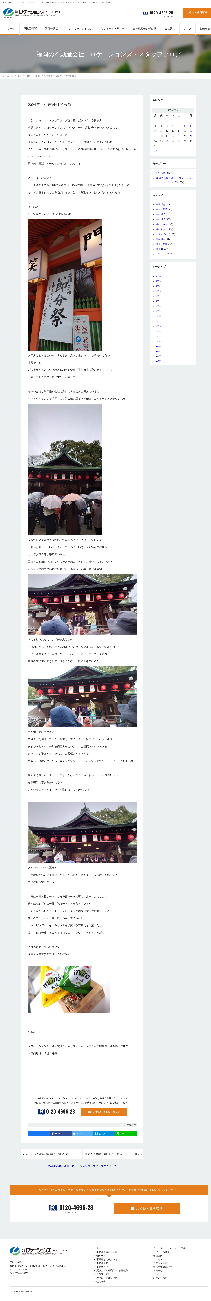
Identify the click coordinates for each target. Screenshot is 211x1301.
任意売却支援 (103, 1274)
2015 (158, 331)
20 (173, 136)
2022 (158, 296)
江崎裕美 (160, 239)
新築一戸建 (51, 28)
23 (191, 136)
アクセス (158, 1259)
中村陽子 (160, 219)
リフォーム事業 (161, 1252)
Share (57, 1133)
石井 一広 (161, 254)
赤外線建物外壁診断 (145, 28)
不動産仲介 (102, 1267)
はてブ (102, 1133)
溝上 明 (160, 249)
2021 (158, 301)
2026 (158, 276)
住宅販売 (101, 1281)
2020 (158, 306)
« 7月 (155, 151)
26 (167, 141)
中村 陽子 (161, 209)
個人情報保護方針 (162, 1267)
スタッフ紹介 (160, 1263)
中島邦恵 (160, 204)
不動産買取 (102, 1263)
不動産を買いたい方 (106, 1252)
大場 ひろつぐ (163, 234)
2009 (158, 361)
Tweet (79, 1133)
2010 (158, 356)
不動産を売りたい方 (106, 1259)
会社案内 (158, 1255)
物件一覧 (101, 1255)
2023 (158, 291)
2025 (158, 281)
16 (191, 131)
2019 (158, 311)
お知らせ (160, 173)
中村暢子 (160, 214)
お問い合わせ (160, 1278)
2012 (158, 346)
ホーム (99, 1248)
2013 (158, 341)
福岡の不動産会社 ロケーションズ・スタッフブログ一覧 (82, 1166)
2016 (158, 326)
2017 (158, 321)
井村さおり (161, 229)
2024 (158, 286)
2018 (158, 316)
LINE (122, 1133)
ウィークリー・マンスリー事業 (169, 1248)
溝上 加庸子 (163, 244)
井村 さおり (163, 224)
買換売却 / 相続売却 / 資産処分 (112, 1270)
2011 (158, 351)
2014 (158, 336)
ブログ (156, 1274)
